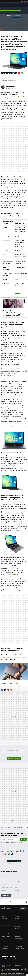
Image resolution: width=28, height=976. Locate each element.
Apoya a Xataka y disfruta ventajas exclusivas (14, 863)
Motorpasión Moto (18, 938)
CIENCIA (22, 5)
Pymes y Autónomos (19, 948)
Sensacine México (18, 961)
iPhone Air (23, 29)
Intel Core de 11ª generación (10, 513)
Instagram (20, 851)
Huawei (16, 683)
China (15, 887)
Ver (14, 758)
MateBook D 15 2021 (14, 177)
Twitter (16, 73)
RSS (3, 854)
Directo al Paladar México (6, 965)
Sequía (11, 29)
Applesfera (4, 920)
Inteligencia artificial (7, 887)
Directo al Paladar (6, 936)
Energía (4, 881)
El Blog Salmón (18, 946)
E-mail (22, 73)
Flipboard (19, 73)
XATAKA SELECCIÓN (13, 5)
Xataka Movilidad (18, 881)
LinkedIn (9, 854)
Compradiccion (5, 950)
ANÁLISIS (3, 5)
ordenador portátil (21, 687)
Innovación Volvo (16, 15)
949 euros (17, 293)
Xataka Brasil (5, 961)
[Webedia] (24, 1)
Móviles (16, 879)
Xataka (3, 916)
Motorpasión (17, 936)
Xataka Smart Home (6, 923)
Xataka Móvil (5, 918)
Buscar (26, 901)
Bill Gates (5, 29)
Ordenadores (10, 687)
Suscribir (23, 839)
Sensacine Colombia (19, 963)
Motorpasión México (19, 965)
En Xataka (5, 309)
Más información (5, 974)
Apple (3, 884)
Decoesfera (4, 948)
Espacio (4, 879)
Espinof (16, 928)
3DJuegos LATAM (18, 958)
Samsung (17, 884)
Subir (22, 908)
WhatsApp (8, 851)
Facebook (13, 73)
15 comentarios (7, 73)
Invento (17, 29)
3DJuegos (16, 916)
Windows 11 (17, 890)
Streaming (4, 876)
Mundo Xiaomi (5, 925)
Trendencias (5, 946)
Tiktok (12, 854)
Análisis (16, 876)
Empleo (4, 890)
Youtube (17, 851)
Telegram (23, 851)
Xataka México (5, 958)
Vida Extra (16, 918)
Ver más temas (6, 895)
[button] (11, 86)
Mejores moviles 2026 (18, 827)
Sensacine (17, 926)
